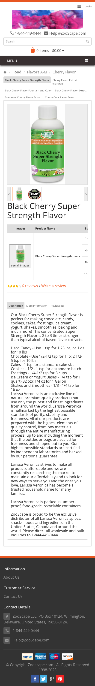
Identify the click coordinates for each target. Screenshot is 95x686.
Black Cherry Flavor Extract (70, 90)
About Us (11, 577)
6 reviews (29, 285)
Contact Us (13, 596)
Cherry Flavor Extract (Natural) (65, 81)
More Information (37, 305)
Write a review (53, 285)
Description (16, 305)
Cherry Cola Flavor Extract (60, 97)
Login (88, 6)
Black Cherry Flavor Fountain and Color (28, 90)
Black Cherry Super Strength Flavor (27, 80)
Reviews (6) (57, 305)
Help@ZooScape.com (31, 640)
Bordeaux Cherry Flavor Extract (23, 97)
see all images (20, 265)
